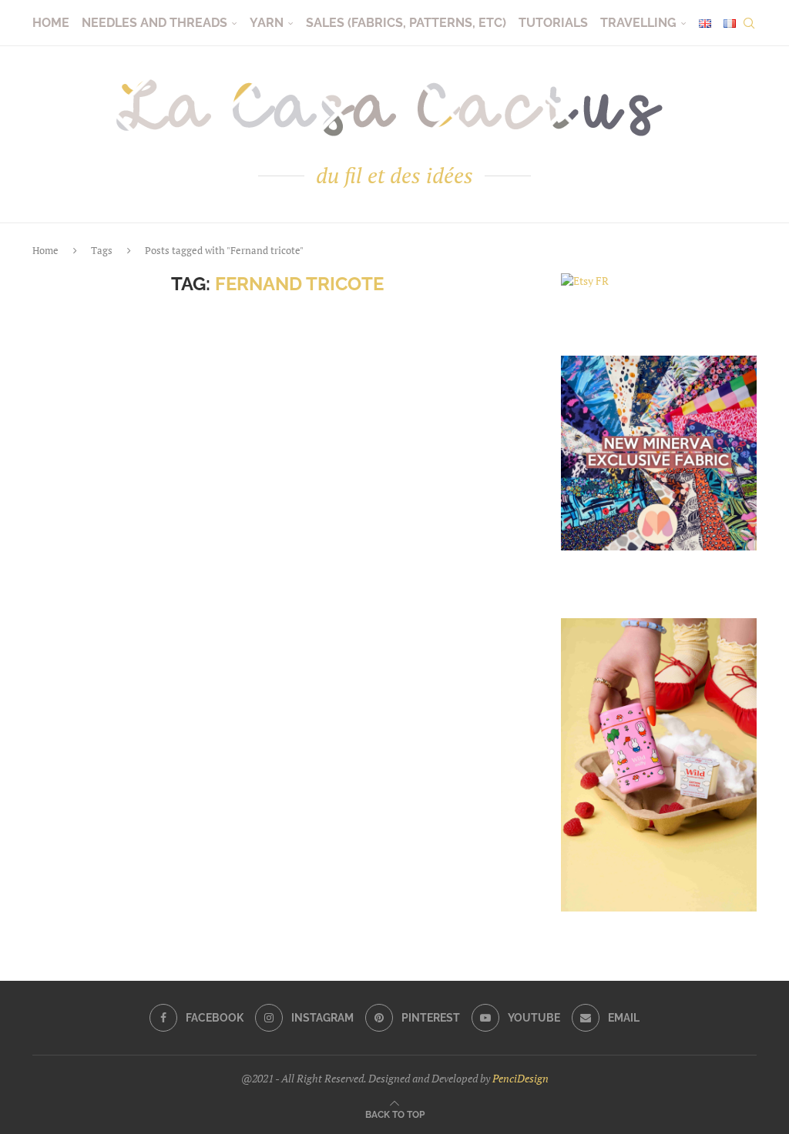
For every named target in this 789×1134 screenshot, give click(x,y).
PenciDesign (520, 1078)
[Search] (749, 23)
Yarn (267, 22)
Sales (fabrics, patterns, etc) (406, 22)
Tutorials (553, 22)
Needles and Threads (154, 22)
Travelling (638, 22)
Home (50, 22)
